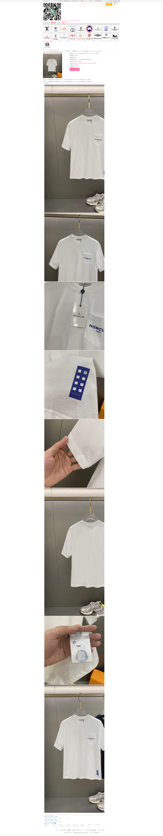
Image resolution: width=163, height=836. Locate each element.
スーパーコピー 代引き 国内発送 (89, 830)
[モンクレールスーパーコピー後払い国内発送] (81, 29)
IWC (46, 826)
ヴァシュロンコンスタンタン (76, 826)
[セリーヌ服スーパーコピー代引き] (115, 37)
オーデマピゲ (68, 826)
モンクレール (62, 51)
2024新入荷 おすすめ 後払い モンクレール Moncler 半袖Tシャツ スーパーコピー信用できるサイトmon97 (69, 79)
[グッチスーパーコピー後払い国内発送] (72, 29)
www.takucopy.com (77, 832)
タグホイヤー (83, 826)
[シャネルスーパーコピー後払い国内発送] (56, 29)
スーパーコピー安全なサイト (95, 832)
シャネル (53, 818)
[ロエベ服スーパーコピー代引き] (47, 46)
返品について (79, 830)
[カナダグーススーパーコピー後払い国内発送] (89, 29)
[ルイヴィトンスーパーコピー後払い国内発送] (47, 29)
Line (69, 22)
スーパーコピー (46, 22)
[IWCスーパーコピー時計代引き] (72, 37)
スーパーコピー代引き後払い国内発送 (50, 51)
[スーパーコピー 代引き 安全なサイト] (52, 20)
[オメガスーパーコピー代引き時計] (47, 37)
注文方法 (59, 22)
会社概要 (69, 830)
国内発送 (71, 65)
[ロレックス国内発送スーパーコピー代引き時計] (98, 29)
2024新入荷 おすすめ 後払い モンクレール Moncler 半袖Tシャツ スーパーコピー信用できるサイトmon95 (69, 81)
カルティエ (89, 824)
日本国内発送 (53, 22)
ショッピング (116, 4)
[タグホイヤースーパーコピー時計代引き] (106, 37)
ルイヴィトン (47, 818)
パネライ (53, 824)
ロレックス (47, 824)
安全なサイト (64, 22)
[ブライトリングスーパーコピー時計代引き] (98, 37)
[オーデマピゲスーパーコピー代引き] (89, 37)
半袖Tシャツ (68, 51)
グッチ (67, 818)
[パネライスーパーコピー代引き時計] (106, 29)
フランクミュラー (55, 826)
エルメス (60, 818)
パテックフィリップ (98, 824)
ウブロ (60, 824)
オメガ (82, 824)
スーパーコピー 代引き (61, 830)
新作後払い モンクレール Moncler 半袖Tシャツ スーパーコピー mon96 (86, 51)
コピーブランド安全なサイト (103, 830)
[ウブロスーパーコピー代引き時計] (115, 29)
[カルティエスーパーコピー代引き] (56, 37)
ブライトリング (62, 826)
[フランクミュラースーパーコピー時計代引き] (81, 37)
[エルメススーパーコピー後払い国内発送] (64, 29)
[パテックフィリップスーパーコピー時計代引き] (64, 37)
